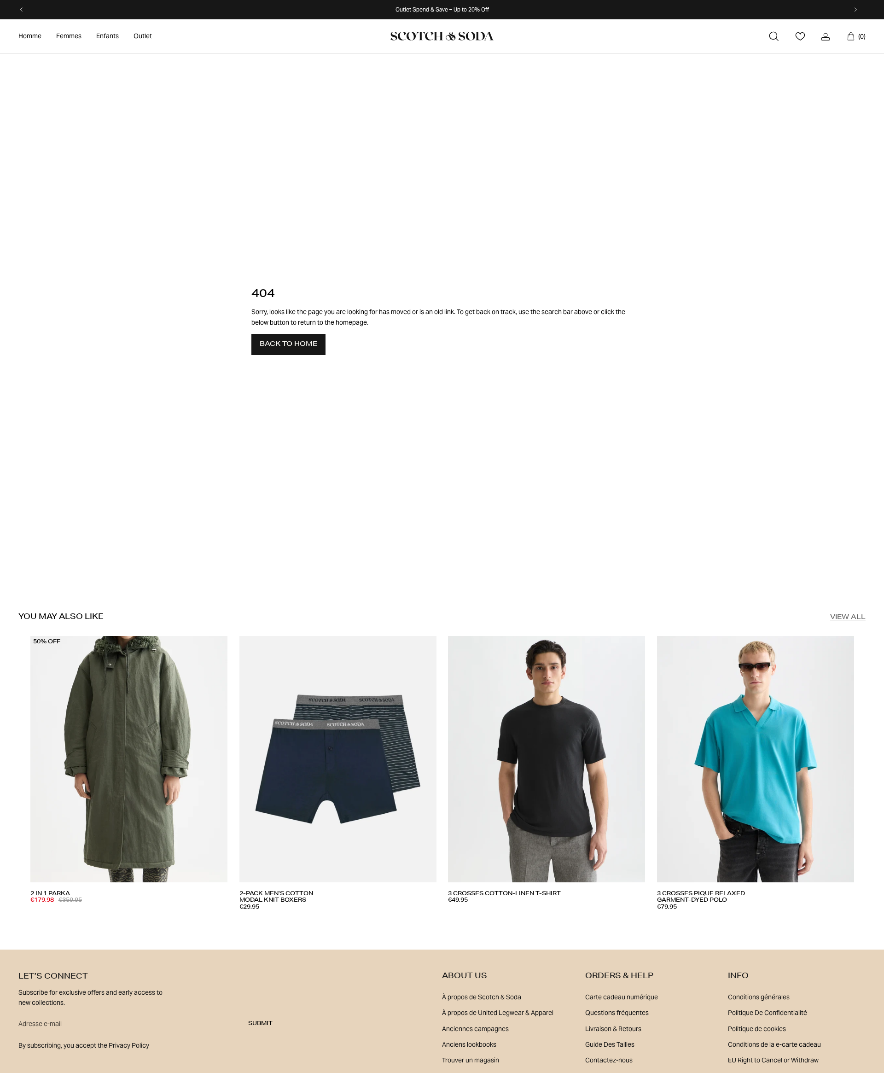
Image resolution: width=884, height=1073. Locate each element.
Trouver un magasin (470, 1060)
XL (120, 917)
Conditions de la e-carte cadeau (774, 1044)
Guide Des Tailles (609, 1044)
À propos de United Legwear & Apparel (497, 1013)
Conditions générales (759, 997)
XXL (347, 920)
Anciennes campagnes (475, 1029)
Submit (260, 1023)
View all (848, 617)
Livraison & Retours (613, 1029)
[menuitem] (29, 36)
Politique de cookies (757, 1029)
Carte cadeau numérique (621, 997)
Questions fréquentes (617, 1013)
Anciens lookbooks (469, 1044)
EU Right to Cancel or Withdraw (773, 1060)
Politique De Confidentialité (767, 1013)
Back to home (288, 344)
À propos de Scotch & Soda (481, 997)
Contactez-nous (609, 1060)
